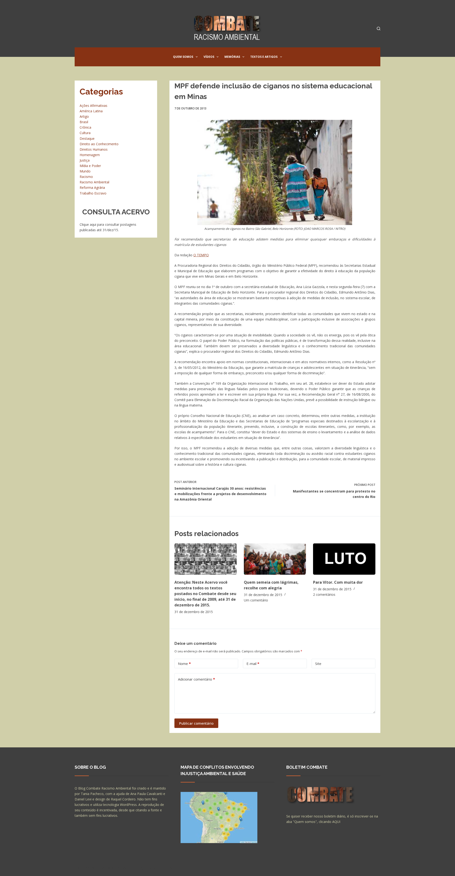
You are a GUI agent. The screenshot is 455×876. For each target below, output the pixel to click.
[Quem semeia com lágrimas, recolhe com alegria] (275, 558)
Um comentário (256, 600)
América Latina (91, 111)
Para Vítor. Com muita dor (338, 582)
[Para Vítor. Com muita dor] (344, 558)
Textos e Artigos (264, 57)
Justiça (85, 160)
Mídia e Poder (90, 165)
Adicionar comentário (196, 679)
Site (318, 663)
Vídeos (209, 57)
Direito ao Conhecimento (99, 144)
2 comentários (324, 594)
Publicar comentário (196, 723)
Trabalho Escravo (93, 193)
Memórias (232, 57)
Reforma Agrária (92, 187)
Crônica (85, 127)
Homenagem (90, 155)
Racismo (86, 176)
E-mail (252, 663)
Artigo (84, 116)
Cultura (85, 133)
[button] (197, 57)
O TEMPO (201, 255)
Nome (184, 663)
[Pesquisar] (378, 28)
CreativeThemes (158, 867)
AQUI (336, 821)
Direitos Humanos (94, 149)
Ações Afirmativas (93, 105)
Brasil (84, 122)
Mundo (85, 171)
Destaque (87, 138)
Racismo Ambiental (94, 182)
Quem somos (183, 57)
